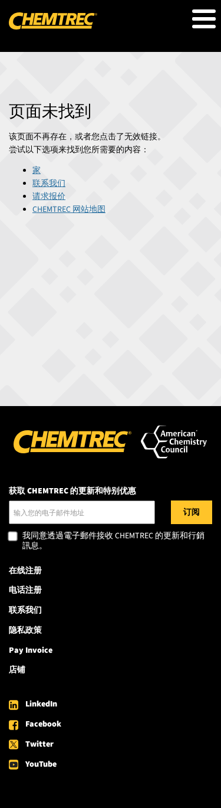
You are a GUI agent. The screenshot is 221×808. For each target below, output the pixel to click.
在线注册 (25, 571)
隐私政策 (25, 630)
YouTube (41, 764)
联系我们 (48, 183)
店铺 (17, 670)
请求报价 (48, 196)
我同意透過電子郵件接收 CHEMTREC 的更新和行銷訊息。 (113, 541)
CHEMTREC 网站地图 (68, 209)
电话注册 (25, 590)
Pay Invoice (30, 650)
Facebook (43, 724)
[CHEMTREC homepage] (53, 27)
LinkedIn (41, 704)
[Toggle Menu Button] (204, 19)
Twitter (39, 744)
